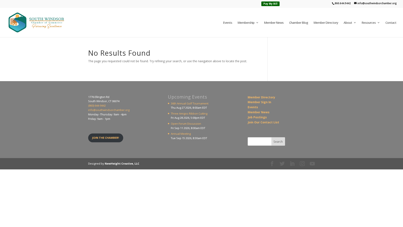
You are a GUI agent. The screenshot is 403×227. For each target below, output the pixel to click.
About (348, 23)
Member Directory (326, 23)
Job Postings (257, 117)
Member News (274, 23)
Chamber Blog (298, 23)
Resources (369, 23)
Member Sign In (259, 102)
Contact (390, 23)
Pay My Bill (270, 3)
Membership (246, 23)
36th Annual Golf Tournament (189, 103)
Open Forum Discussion (186, 123)
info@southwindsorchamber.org (109, 110)
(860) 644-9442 (97, 105)
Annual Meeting (181, 134)
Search (278, 142)
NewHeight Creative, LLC (122, 163)
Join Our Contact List (263, 122)
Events (227, 23)
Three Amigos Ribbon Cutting (189, 113)
